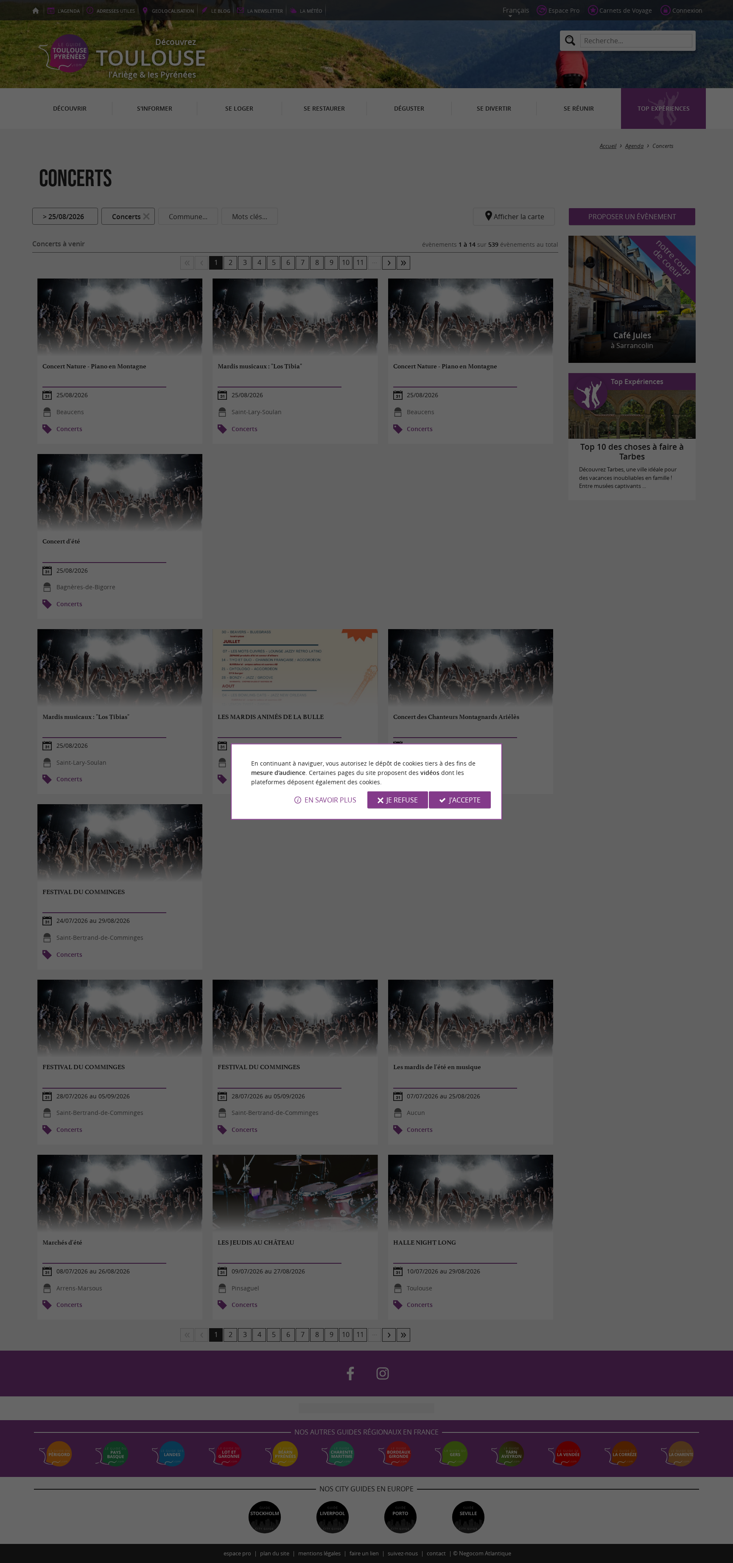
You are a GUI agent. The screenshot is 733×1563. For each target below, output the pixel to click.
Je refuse (402, 800)
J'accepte (465, 800)
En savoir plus (330, 800)
